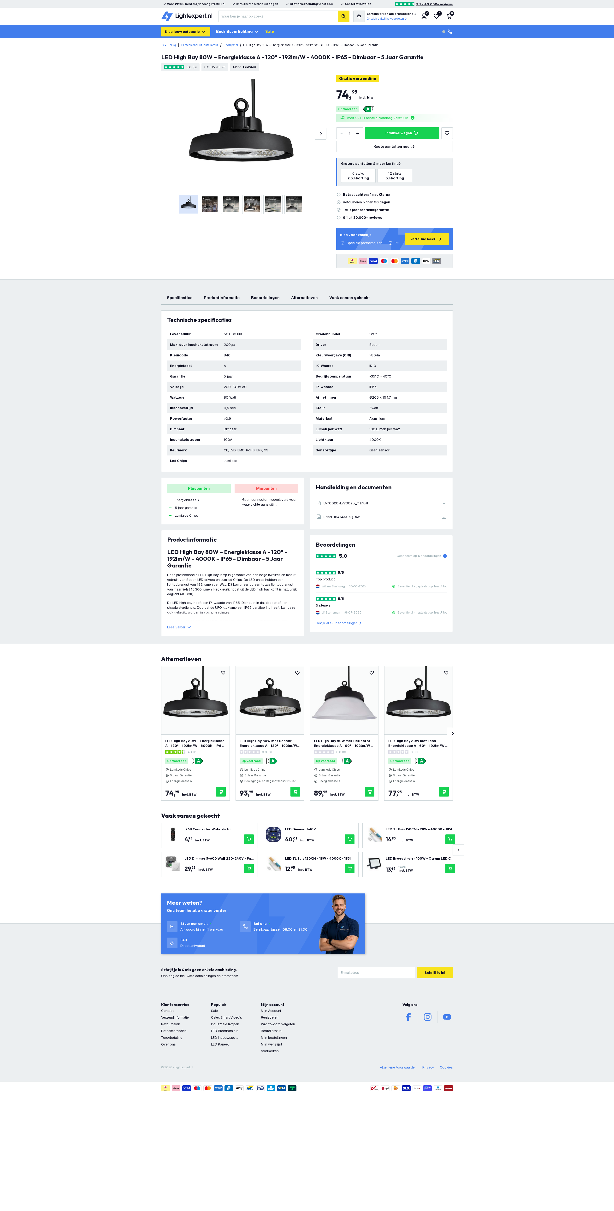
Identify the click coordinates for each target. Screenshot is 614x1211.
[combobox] (278, 16)
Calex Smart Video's (226, 1017)
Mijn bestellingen (274, 1037)
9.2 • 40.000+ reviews (434, 4)
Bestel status (271, 1031)
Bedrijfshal (231, 45)
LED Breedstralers (224, 1031)
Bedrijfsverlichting (234, 31)
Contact (167, 1011)
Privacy (428, 1067)
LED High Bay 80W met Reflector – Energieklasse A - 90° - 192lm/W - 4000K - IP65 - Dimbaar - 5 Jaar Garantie (343, 743)
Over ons (168, 1044)
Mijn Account (271, 1011)
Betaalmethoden (174, 1031)
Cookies (446, 1067)
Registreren (269, 1017)
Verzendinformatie (175, 1017)
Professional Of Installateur (199, 45)
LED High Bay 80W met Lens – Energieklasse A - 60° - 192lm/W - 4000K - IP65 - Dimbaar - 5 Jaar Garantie (417, 743)
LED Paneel (220, 1044)
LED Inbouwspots (224, 1037)
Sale (269, 31)
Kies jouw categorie (182, 32)
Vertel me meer (423, 239)
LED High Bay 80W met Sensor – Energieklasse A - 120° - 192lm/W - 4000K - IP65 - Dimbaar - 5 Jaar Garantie (270, 743)
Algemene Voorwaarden (398, 1067)
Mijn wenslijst (271, 1044)
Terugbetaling (171, 1037)
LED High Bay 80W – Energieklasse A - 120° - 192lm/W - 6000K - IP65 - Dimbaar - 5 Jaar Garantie (194, 743)
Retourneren (170, 1024)
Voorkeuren (270, 1051)
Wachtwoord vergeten (278, 1024)
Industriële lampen (225, 1024)
